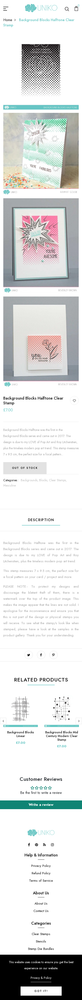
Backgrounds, (30, 480)
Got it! (41, 991)
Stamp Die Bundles (41, 948)
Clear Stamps (41, 934)
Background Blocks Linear (20, 734)
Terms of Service (41, 880)
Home (7, 19)
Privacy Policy (41, 865)
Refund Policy (41, 873)
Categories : (11, 480)
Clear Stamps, (58, 480)
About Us (41, 903)
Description (41, 519)
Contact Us (41, 910)
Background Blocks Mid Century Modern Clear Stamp (61, 736)
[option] (20, 722)
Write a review (41, 804)
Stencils (41, 941)
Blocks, (44, 480)
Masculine (9, 485)
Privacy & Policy (41, 978)
